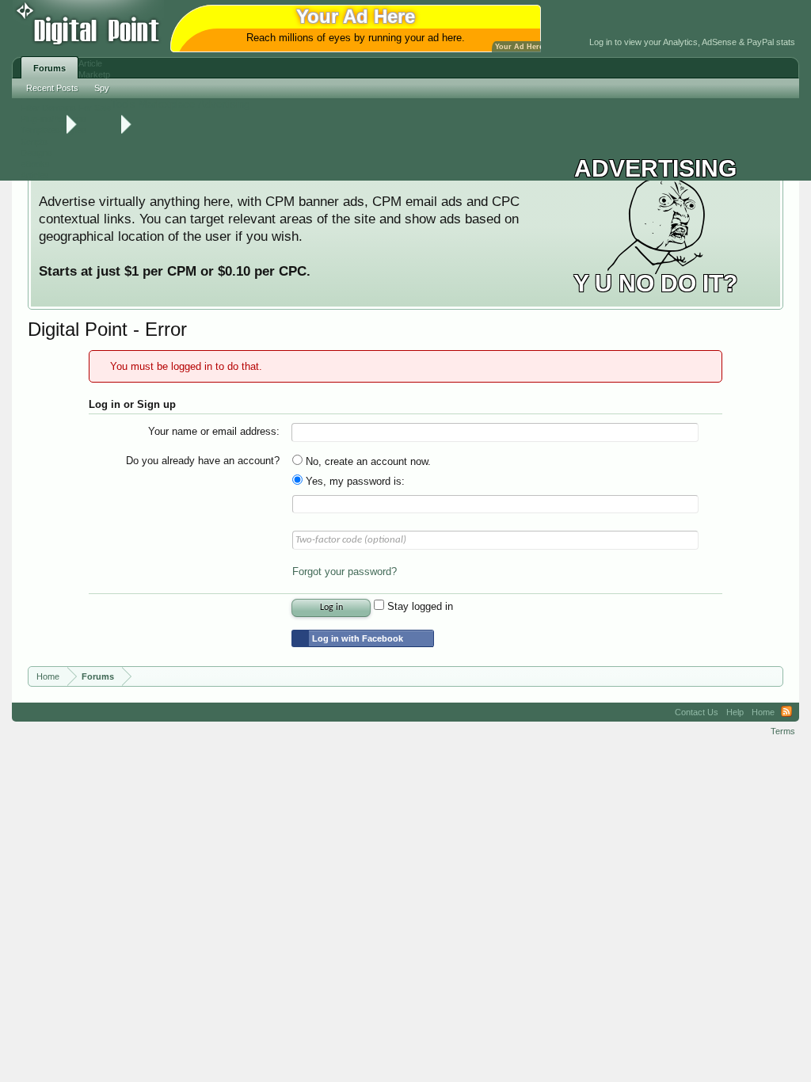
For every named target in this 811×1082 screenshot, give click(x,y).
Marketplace (167, 104)
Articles (35, 175)
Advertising (223, 104)
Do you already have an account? (203, 461)
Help (735, 712)
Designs (36, 153)
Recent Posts (52, 88)
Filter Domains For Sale (66, 107)
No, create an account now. (367, 461)
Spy (101, 88)
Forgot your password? (344, 571)
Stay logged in (418, 606)
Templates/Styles (53, 130)
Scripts (34, 142)
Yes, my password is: (354, 481)
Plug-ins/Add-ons (53, 119)
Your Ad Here (519, 47)
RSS (786, 712)
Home (763, 712)
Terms (783, 731)
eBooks (35, 164)
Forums (49, 68)
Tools (123, 104)
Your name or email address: (214, 431)
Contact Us (696, 712)
